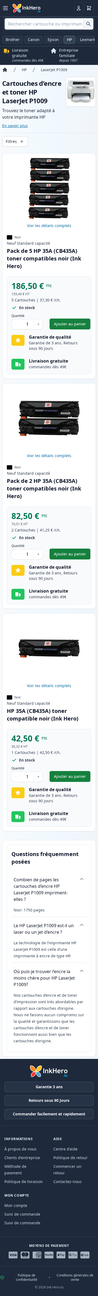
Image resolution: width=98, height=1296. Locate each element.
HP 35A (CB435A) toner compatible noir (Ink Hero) (42, 714)
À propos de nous (20, 1149)
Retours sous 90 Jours (49, 1100)
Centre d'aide (65, 1149)
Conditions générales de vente (75, 1277)
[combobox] (49, 24)
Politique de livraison (23, 1181)
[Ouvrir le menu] (5, 8)
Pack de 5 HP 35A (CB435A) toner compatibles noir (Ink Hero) (44, 258)
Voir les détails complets (49, 225)
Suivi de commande (22, 1214)
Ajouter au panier (72, 325)
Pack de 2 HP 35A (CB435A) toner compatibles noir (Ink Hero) (44, 488)
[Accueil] (5, 70)
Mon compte (15, 1205)
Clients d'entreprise (22, 1157)
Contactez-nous (67, 1181)
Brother (13, 39)
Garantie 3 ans (49, 1086)
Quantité (17, 316)
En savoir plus (15, 125)
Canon (33, 39)
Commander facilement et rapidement (49, 1113)
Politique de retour (70, 1157)
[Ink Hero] (26, 8)
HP (69, 39)
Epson (53, 39)
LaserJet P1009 (54, 69)
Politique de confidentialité (26, 1277)
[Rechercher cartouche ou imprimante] (88, 24)
